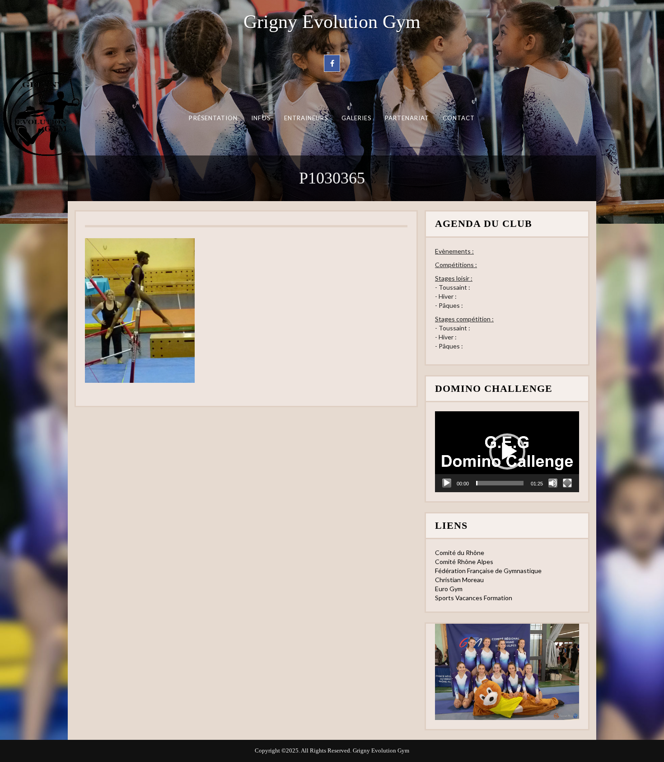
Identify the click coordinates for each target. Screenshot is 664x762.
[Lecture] (446, 483)
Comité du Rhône (459, 552)
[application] (507, 451)
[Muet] (552, 483)
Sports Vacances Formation (473, 598)
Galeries (356, 118)
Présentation (213, 118)
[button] (507, 451)
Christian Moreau (459, 579)
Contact (459, 118)
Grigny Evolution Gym (332, 21)
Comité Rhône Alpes (464, 561)
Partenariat (407, 118)
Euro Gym (449, 589)
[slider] (500, 483)
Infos (261, 118)
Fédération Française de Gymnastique (488, 570)
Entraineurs (306, 118)
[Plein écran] (567, 483)
